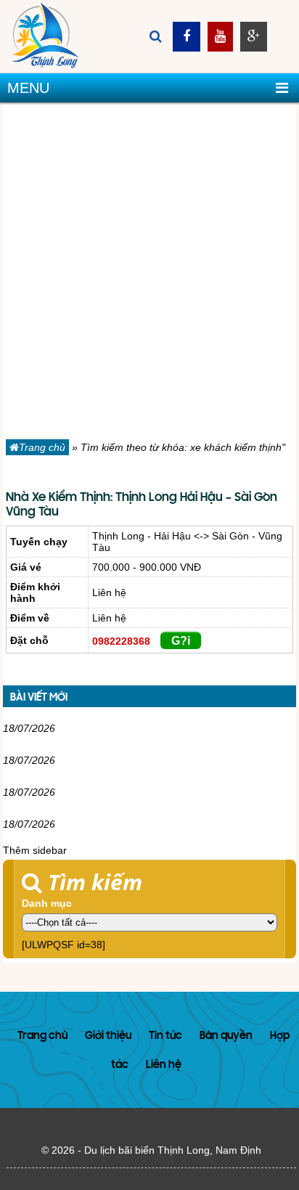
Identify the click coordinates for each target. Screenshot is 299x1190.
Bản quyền (226, 1036)
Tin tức (165, 1036)
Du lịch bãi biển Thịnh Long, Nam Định (172, 1150)
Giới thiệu (108, 1036)
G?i (180, 641)
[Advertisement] (149, 273)
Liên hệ (163, 1065)
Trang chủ (42, 447)
